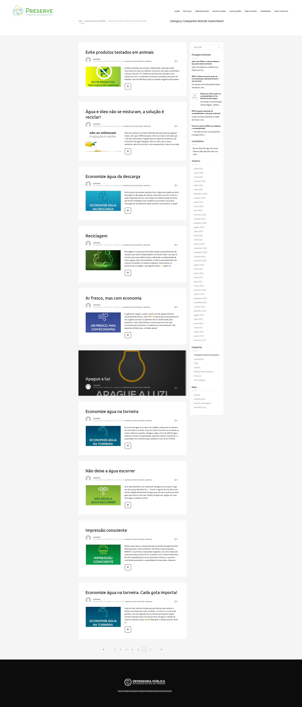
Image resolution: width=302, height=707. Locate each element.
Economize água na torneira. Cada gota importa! (131, 592)
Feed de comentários (202, 403)
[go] (219, 47)
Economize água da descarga (113, 176)
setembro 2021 (200, 311)
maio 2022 (198, 277)
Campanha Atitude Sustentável (134, 61)
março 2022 (199, 285)
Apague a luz (98, 378)
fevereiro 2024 (200, 214)
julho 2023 (198, 231)
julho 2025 (198, 185)
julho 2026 (198, 168)
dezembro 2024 (200, 193)
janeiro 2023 (199, 244)
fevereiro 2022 (200, 290)
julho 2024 (198, 202)
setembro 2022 (200, 260)
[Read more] (127, 89)
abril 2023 (198, 240)
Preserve (197, 376)
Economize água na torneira (112, 411)
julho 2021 (198, 319)
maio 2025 (198, 189)
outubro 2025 (199, 181)
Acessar (197, 395)
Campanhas (148, 61)
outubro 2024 (199, 198)
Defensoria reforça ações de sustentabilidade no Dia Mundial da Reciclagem (210, 96)
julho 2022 (198, 269)
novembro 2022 (200, 252)
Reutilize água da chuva (208, 148)
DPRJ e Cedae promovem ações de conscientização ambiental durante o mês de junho (205, 79)
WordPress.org (200, 407)
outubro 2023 (199, 219)
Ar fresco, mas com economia (113, 298)
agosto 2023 (199, 227)
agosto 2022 (199, 265)
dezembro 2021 (200, 298)
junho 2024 (198, 206)
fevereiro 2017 (200, 340)
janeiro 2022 (199, 294)
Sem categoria (200, 380)
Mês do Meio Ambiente (203, 371)
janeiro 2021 (199, 336)
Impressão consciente (106, 530)
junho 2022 (198, 273)
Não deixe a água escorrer (110, 470)
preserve (96, 59)
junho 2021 (198, 323)
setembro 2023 (200, 223)
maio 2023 (198, 235)
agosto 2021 (199, 315)
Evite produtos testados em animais (120, 52)
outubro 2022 (199, 256)
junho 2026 (198, 173)
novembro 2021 (200, 302)
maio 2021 (198, 327)
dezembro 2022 (200, 248)
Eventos (197, 367)
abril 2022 (198, 281)
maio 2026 (198, 177)
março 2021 (199, 332)
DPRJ (196, 363)
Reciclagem (96, 235)
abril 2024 (198, 210)
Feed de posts (199, 399)
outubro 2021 (199, 306)
